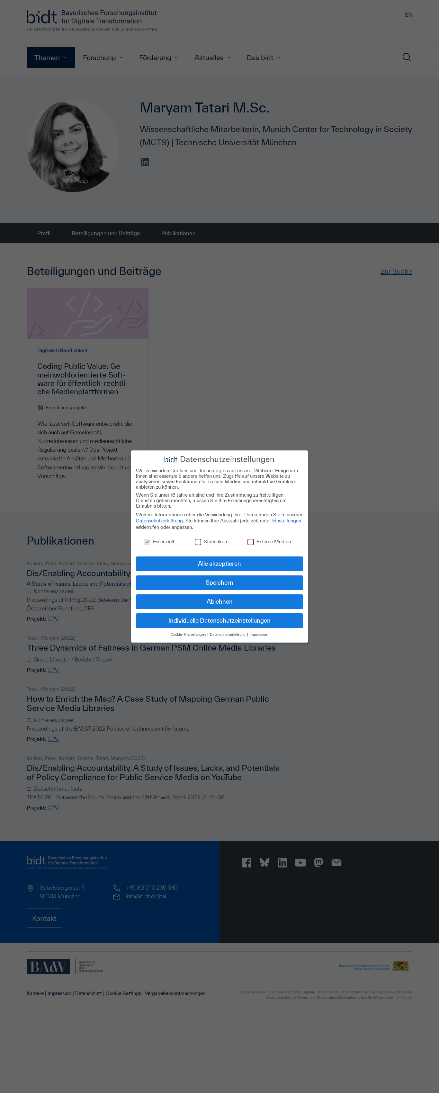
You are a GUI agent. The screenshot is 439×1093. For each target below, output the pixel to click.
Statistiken (215, 541)
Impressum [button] (259, 634)
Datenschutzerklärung (159, 520)
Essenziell (163, 541)
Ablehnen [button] (220, 601)
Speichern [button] (219, 582)
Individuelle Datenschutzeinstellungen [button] (219, 620)
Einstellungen (286, 520)
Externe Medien (273, 541)
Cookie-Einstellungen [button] (189, 634)
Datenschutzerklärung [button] (228, 634)
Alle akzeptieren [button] (219, 563)
